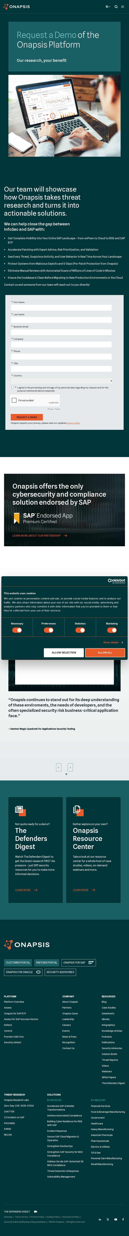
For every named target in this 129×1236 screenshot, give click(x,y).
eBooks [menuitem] (106, 1019)
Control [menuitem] (8, 1031)
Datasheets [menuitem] (108, 1013)
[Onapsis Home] (26, 945)
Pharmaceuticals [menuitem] (100, 1141)
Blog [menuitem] (104, 1001)
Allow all (105, 652)
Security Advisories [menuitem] (112, 1048)
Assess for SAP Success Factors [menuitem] (21, 1019)
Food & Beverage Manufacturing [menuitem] (108, 1112)
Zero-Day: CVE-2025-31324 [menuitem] (19, 1105)
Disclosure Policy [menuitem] (70, 1216)
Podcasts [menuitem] (107, 1036)
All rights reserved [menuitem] (76, 1221)
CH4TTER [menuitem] (9, 1111)
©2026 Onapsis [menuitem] (56, 1221)
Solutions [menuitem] (54, 1094)
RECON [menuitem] (8, 1134)
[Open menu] (122, 6)
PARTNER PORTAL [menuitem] (46, 962)
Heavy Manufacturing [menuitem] (102, 1129)
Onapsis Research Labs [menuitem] (16, 1100)
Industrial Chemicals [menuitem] (102, 1135)
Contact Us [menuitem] (68, 1048)
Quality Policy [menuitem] (53, 1216)
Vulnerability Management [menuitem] (61, 1176)
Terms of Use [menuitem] (21, 1216)
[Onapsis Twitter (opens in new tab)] (107, 1219)
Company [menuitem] (68, 996)
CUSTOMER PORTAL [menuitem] (18, 962)
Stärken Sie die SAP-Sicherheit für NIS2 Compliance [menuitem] (65, 1163)
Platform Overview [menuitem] (14, 1001)
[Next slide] (70, 767)
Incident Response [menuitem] (57, 1131)
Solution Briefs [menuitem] (109, 1054)
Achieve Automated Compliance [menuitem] (64, 1115)
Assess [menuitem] (8, 1007)
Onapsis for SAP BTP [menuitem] (15, 1013)
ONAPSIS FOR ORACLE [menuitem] (19, 972)
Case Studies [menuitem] (109, 1007)
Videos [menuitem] (105, 1065)
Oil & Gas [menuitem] (96, 1152)
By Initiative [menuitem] (54, 1100)
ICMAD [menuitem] (7, 1129)
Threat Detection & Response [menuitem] (63, 1171)
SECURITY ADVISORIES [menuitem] (60, 972)
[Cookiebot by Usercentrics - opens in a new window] (110, 581)
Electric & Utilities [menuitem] (100, 1146)
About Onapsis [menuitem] (70, 1001)
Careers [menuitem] (66, 1025)
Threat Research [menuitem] (14, 1094)
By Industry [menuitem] (98, 1100)
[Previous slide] (58, 767)
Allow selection (64, 652)
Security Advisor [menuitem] (12, 1042)
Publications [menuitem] (108, 1042)
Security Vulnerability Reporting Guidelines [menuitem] (25, 1221)
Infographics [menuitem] (108, 1025)
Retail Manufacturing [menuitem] (102, 1164)
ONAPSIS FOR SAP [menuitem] (74, 962)
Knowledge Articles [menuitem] (112, 1031)
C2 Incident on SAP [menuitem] (14, 1117)
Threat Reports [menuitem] (110, 1060)
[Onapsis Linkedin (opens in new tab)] (100, 1219)
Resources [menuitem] (108, 996)
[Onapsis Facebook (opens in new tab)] (123, 1219)
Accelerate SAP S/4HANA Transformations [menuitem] (60, 1108)
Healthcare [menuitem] (97, 1123)
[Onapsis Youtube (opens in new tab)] (115, 1219)
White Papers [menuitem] (109, 1077)
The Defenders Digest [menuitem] (113, 1083)
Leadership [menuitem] (68, 1019)
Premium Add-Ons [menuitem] (14, 1036)
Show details (111, 642)
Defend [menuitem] (8, 1025)
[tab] (59, 774)
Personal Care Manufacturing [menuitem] (106, 1158)
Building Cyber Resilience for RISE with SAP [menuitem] (64, 1123)
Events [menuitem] (66, 1031)
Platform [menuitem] (10, 996)
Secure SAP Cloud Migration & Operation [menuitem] (63, 1138)
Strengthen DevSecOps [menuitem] (60, 1146)
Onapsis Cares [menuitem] (70, 1013)
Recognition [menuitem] (68, 1042)
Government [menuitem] (98, 1117)
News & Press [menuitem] (69, 1036)
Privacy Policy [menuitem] (37, 1216)
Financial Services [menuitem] (100, 1106)
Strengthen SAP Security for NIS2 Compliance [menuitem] (65, 1154)
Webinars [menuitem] (107, 1071)
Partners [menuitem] (67, 1007)
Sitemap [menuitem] (8, 1216)
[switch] (48, 630)
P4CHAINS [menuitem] (9, 1123)
